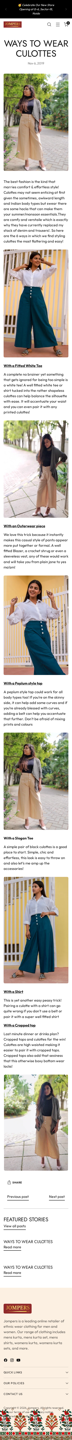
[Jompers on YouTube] (18, 1361)
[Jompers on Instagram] (12, 1361)
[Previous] (6, 9)
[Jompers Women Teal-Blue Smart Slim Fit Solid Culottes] (36, 303)
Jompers (33, 1408)
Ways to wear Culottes (28, 1242)
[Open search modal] (49, 24)
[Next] (66, 9)
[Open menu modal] (58, 24)
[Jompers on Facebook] (6, 1361)
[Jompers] (13, 24)
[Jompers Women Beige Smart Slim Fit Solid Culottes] (36, 469)
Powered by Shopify (16, 1416)
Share (17, 1182)
